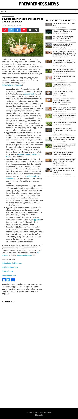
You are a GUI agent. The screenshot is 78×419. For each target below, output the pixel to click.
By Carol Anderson (64, 57)
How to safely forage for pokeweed (64, 122)
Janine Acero (18, 25)
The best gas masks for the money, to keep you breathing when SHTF (64, 138)
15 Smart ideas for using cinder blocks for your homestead (63, 45)
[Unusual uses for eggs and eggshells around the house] (39, 6)
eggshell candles (32, 287)
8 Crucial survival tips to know (62, 31)
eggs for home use (31, 284)
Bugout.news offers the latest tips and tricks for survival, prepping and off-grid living (64, 161)
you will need (29, 94)
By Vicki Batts (63, 165)
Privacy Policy (39, 415)
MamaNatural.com (9, 275)
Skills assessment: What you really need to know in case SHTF (64, 146)
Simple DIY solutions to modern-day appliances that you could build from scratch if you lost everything (64, 53)
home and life (21, 289)
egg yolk (36, 220)
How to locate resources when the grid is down (64, 77)
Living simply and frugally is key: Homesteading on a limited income (64, 70)
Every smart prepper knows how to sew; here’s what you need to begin (64, 108)
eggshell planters (8, 289)
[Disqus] (22, 329)
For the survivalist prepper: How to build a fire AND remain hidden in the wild (64, 170)
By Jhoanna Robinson (65, 134)
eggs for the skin (18, 287)
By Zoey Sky (63, 27)
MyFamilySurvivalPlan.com (12, 85)
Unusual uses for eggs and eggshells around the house (62, 85)
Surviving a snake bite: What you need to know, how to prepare (63, 153)
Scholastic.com (7, 271)
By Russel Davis (64, 33)
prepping (14, 291)
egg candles (18, 284)
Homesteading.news (24, 255)
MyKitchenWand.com (10, 267)
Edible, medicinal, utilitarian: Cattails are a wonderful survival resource (64, 116)
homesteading (32, 289)
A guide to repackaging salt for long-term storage (63, 92)
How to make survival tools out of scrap (64, 24)
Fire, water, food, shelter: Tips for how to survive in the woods (63, 37)
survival (21, 291)
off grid (7, 291)
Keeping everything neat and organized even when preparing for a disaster (64, 62)
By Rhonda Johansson (65, 40)
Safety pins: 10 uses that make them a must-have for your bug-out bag (64, 130)
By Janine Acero (64, 88)
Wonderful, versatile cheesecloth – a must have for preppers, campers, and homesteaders (64, 100)
